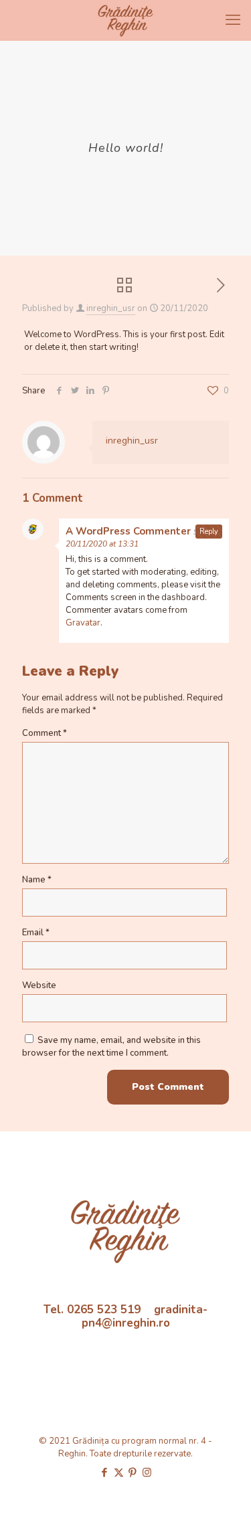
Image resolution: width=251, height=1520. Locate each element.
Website (39, 985)
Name (37, 880)
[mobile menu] (233, 20)
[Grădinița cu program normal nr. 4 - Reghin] (125, 20)
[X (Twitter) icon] (119, 1472)
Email (36, 933)
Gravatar (83, 623)
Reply (208, 532)
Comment (44, 733)
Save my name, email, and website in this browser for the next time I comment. (111, 1046)
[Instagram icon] (147, 1472)
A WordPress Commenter (128, 531)
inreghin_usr (110, 308)
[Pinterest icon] (133, 1472)
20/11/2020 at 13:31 (102, 544)
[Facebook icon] (105, 1472)
